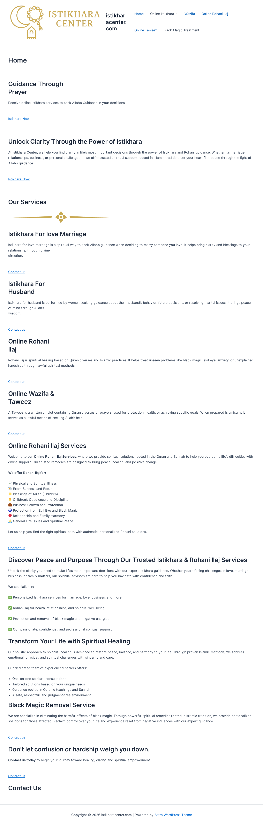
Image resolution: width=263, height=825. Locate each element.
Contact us (16, 272)
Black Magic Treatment (181, 30)
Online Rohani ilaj (215, 14)
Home (139, 14)
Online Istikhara (162, 14)
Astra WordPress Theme (173, 815)
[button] (176, 14)
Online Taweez (145, 30)
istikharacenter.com (116, 21)
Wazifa (190, 14)
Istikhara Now (19, 119)
